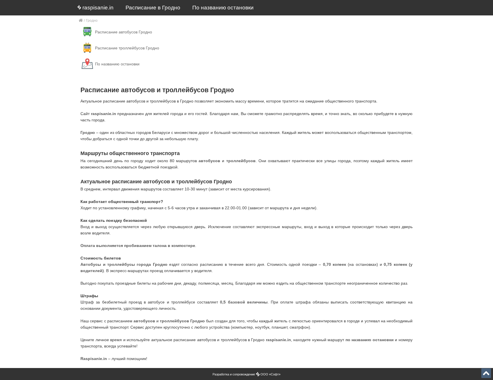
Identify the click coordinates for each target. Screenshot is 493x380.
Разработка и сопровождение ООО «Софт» (246, 374)
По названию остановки (223, 8)
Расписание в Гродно (153, 8)
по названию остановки (369, 339)
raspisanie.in (97, 8)
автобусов (209, 160)
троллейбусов (241, 160)
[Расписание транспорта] (80, 20)
